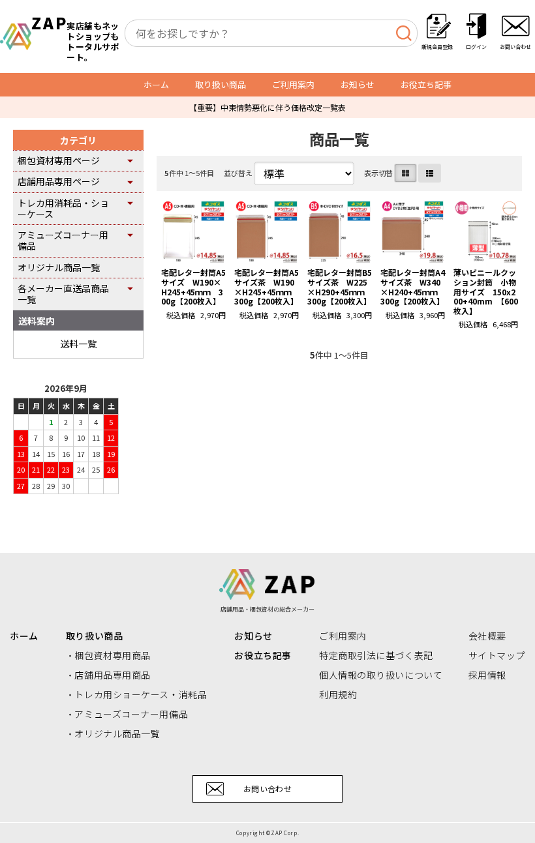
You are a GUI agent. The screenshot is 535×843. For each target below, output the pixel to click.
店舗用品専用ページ (59, 181)
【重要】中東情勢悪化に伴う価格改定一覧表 (267, 107)
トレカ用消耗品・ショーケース (63, 208)
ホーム (156, 84)
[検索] (403, 33)
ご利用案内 (293, 84)
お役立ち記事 (426, 84)
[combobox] (271, 33)
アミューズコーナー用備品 (63, 240)
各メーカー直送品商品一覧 (63, 294)
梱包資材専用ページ (59, 160)
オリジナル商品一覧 (59, 267)
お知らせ (357, 84)
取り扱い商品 (220, 84)
